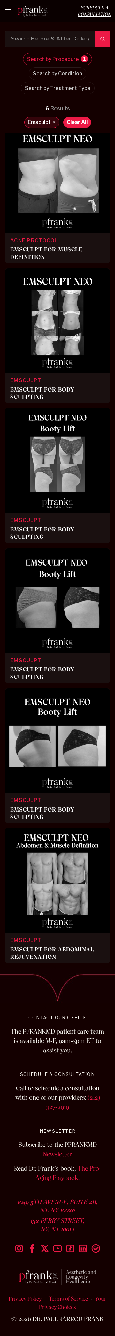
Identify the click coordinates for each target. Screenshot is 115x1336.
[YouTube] (57, 1248)
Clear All (77, 122)
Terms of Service (68, 1299)
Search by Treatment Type (57, 88)
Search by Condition (57, 73)
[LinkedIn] (83, 1248)
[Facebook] (32, 1248)
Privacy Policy (25, 1299)
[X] (45, 1248)
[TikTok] (70, 1248)
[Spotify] (96, 1248)
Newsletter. (58, 1154)
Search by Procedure (56, 59)
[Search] (102, 39)
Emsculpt (42, 122)
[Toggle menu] (8, 11)
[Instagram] (19, 1248)
